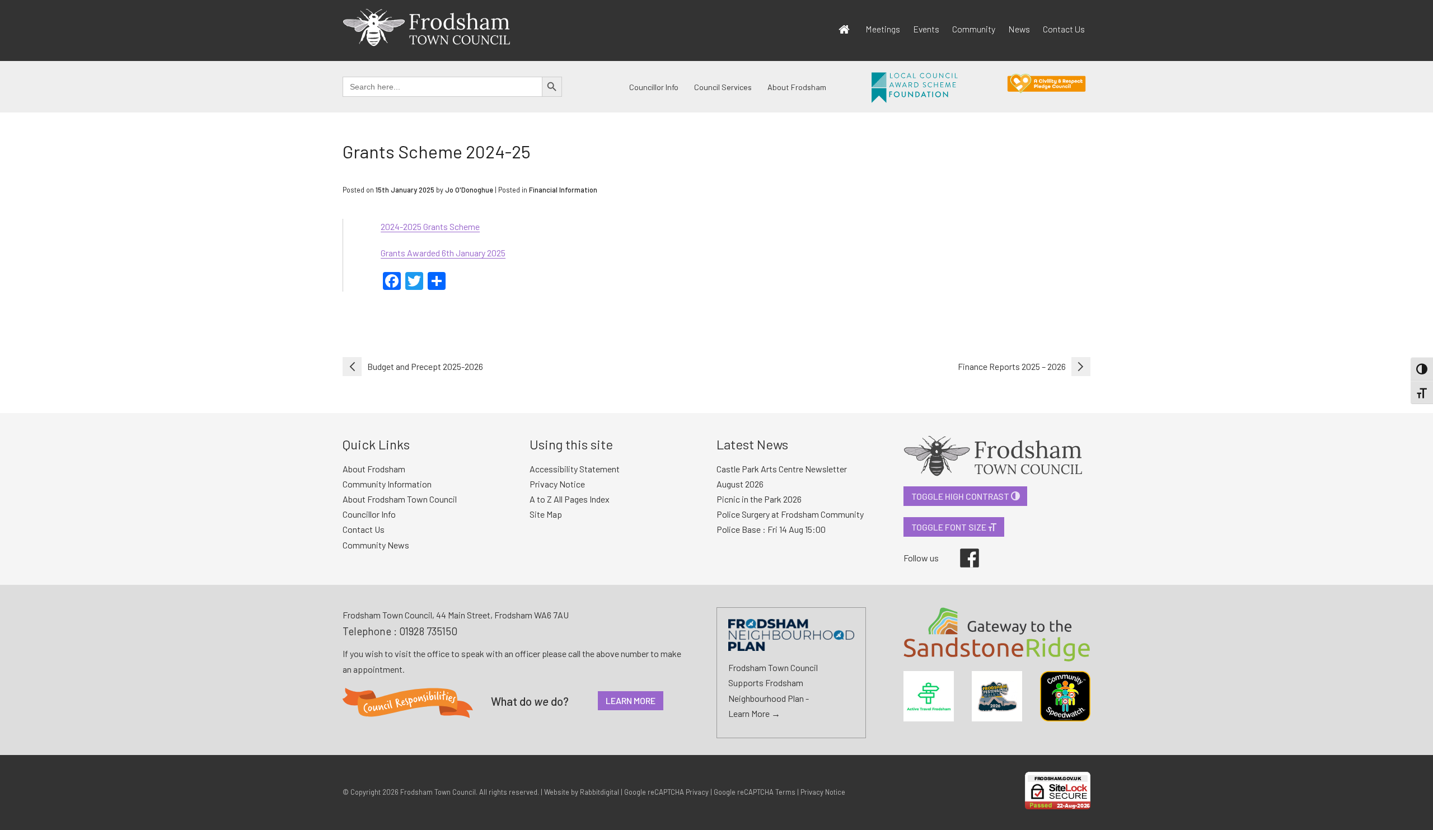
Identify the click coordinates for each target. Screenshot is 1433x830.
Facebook (961, 548)
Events (926, 29)
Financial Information (563, 189)
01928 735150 (428, 631)
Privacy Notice (557, 484)
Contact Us (1064, 29)
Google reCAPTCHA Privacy (666, 791)
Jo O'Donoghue (469, 189)
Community (973, 29)
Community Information (387, 484)
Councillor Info (653, 87)
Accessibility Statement (575, 468)
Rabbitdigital (599, 791)
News (1019, 29)
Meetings (882, 29)
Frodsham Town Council (438, 791)
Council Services (723, 87)
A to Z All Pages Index (570, 499)
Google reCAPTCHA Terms (754, 791)
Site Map (546, 514)
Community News (376, 545)
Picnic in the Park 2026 (759, 499)
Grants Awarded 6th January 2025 (443, 252)
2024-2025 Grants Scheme (430, 226)
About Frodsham (796, 87)
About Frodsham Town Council (400, 499)
